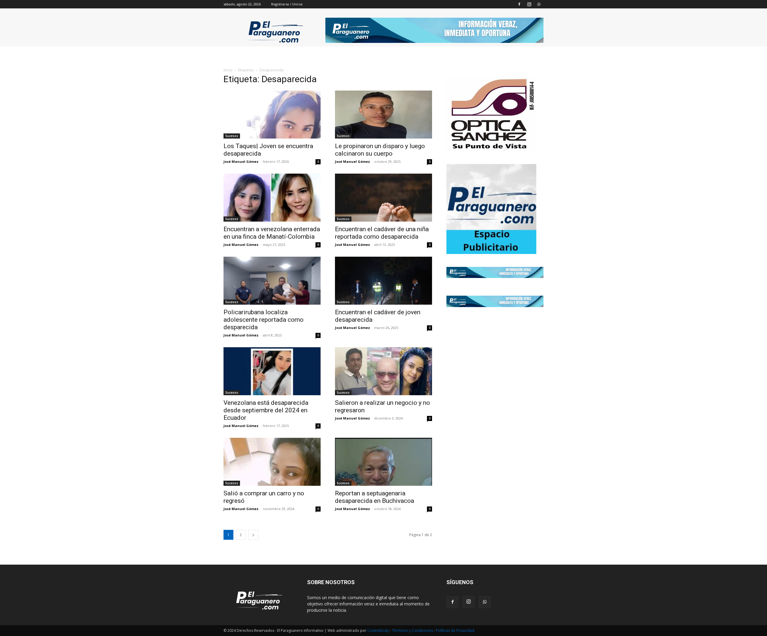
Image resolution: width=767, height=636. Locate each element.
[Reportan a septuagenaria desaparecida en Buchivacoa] (383, 462)
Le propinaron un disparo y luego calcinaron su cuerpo (380, 149)
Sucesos (231, 136)
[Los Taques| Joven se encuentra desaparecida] (272, 115)
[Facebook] (519, 4)
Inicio (228, 70)
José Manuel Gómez (241, 161)
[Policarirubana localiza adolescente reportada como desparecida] (272, 281)
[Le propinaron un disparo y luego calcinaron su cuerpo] (383, 115)
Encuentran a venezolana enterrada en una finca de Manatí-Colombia (272, 232)
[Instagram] (529, 4)
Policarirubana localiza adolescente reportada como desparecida (264, 320)
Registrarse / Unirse (287, 4)
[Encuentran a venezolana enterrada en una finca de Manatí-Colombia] (272, 198)
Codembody (378, 630)
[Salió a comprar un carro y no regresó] (272, 462)
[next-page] (253, 535)
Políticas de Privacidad (455, 630)
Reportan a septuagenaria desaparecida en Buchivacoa (374, 497)
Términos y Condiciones (413, 630)
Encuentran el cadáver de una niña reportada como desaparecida (382, 232)
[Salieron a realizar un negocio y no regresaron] (383, 371)
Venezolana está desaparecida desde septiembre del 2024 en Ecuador (266, 410)
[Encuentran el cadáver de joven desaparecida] (383, 281)
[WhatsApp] (539, 4)
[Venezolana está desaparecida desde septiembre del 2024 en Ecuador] (272, 371)
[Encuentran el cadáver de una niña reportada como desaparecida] (383, 198)
